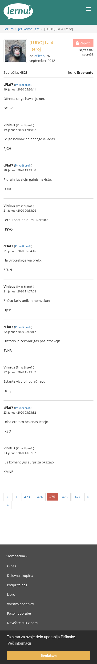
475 (52, 496)
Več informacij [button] (19, 643)
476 (65, 497)
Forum (9, 29)
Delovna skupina (20, 575)
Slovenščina (16, 556)
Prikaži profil (23, 84)
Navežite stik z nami (23, 623)
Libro (11, 594)
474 (40, 497)
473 (27, 497)
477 (77, 497)
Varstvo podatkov (20, 604)
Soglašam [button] (49, 655)
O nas (11, 566)
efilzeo (39, 56)
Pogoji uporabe (19, 613)
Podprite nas (17, 585)
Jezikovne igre (29, 29)
